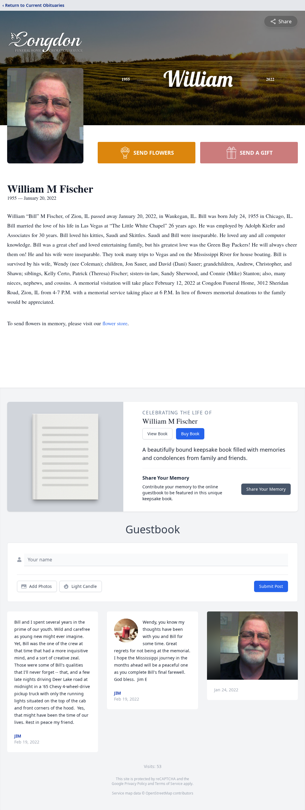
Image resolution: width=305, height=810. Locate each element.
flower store (114, 323)
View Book (157, 433)
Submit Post (271, 586)
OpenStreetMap (159, 793)
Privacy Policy (136, 783)
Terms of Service (169, 783)
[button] (252, 645)
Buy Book (190, 433)
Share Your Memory (266, 489)
